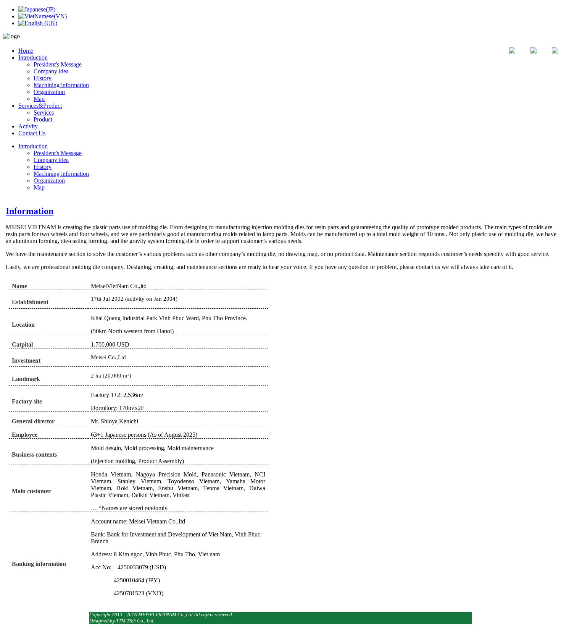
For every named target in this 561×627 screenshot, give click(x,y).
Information (29, 211)
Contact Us (31, 133)
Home (25, 50)
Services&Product (40, 105)
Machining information (61, 85)
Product (43, 119)
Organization (49, 92)
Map (39, 99)
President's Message (58, 64)
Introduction (33, 57)
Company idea (51, 71)
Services (44, 112)
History (43, 78)
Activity (28, 126)
